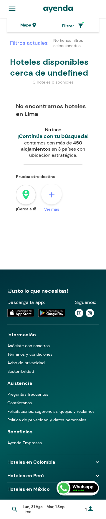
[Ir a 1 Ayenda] (79, 313)
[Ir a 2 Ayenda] (90, 313)
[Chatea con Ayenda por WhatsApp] (78, 488)
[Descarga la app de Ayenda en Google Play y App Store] (36, 313)
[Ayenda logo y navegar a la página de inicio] (58, 9)
